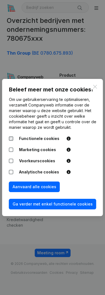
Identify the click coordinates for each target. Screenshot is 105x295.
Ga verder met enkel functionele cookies (53, 204)
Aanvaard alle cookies (34, 186)
